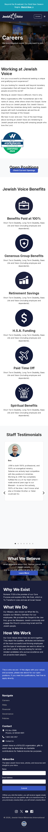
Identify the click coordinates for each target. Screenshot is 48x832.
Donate (37, 16)
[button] (44, 16)
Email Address (7, 778)
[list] (24, 492)
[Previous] (4, 492)
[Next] (43, 492)
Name (4, 769)
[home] (12, 16)
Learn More (24, 573)
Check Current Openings (24, 170)
